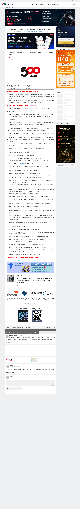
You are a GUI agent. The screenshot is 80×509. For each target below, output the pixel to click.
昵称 (8, 388)
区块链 (35, 137)
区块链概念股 (39, 31)
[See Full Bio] (25, 283)
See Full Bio (22, 282)
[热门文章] (66, 90)
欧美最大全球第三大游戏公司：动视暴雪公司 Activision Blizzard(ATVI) (36, 300)
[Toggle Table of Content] (51, 84)
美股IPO (37, 4)
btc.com (34, 332)
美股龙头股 (26, 330)
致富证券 (62, 0)
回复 (12, 367)
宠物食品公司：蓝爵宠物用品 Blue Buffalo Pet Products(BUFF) (24, 300)
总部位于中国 (42, 51)
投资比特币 (48, 0)
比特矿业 (17, 332)
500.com (26, 332)
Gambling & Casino (33, 31)
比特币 (8, 116)
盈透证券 (71, 0)
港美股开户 (42, 4)
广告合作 (75, 0)
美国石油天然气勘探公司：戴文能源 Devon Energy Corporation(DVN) (12, 300)
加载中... (8, 353)
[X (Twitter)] (17, 285)
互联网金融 (22, 163)
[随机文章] (73, 90)
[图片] (53, 385)
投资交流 (54, 4)
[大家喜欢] (62, 90)
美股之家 (11, 365)
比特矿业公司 (16, 260)
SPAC (64, 4)
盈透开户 (59, 4)
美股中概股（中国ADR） (9, 330)
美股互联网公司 (17, 330)
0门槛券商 (49, 4)
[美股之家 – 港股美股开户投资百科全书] (8, 4)
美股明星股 (28, 31)
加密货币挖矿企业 (9, 332)
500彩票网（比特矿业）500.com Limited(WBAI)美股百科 (19, 85)
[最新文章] (58, 90)
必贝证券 (67, 0)
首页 (33, 4)
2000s (51, 330)
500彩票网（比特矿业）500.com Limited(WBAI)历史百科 (20, 86)
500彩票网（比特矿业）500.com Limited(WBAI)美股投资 (19, 88)
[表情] (51, 385)
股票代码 (59, 36)
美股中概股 (11, 7)
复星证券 (58, 0)
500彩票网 (43, 330)
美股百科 (13, 335)
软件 (45, 94)
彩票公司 (34, 330)
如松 (67, 4)
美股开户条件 (53, 0)
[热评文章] (69, 90)
